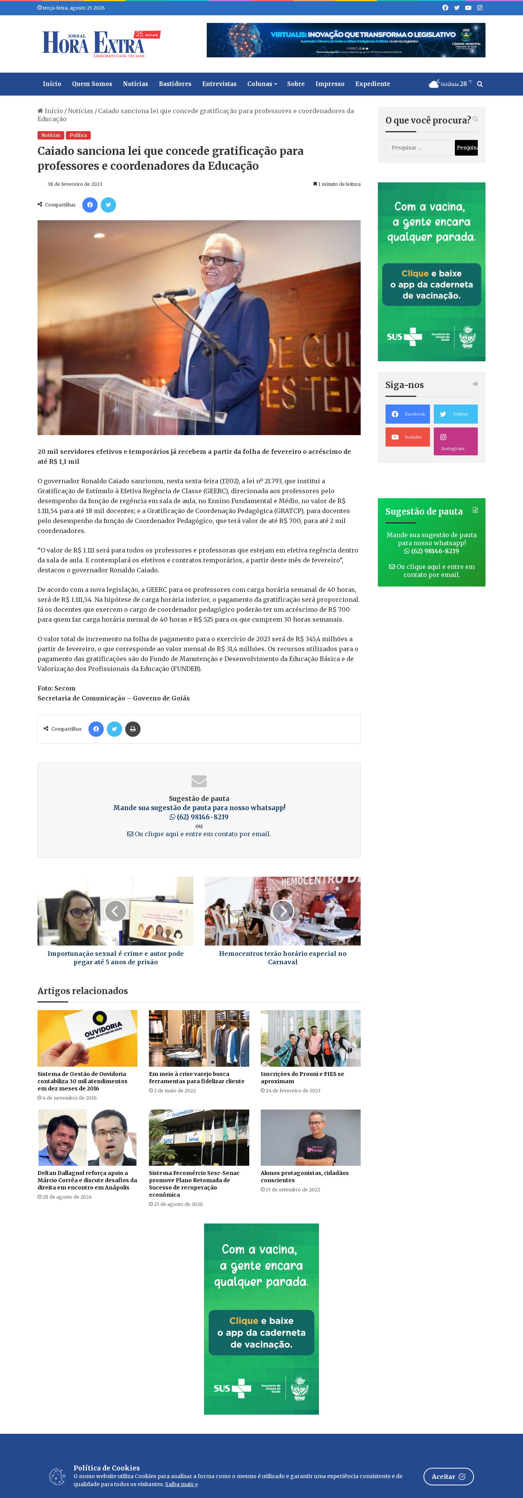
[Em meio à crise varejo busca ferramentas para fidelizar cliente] (199, 1038)
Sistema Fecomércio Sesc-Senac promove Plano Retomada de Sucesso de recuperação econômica (194, 1184)
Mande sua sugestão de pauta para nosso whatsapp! (432, 543)
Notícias (135, 84)
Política (78, 135)
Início (52, 84)
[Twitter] (108, 205)
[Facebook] (90, 205)
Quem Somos (92, 84)
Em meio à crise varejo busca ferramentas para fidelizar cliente (197, 1078)
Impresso (330, 84)
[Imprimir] (133, 729)
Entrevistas (219, 84)
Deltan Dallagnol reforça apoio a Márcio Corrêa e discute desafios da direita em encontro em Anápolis (87, 1180)
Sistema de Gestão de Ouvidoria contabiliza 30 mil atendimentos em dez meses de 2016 (82, 1081)
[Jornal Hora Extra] (100, 44)
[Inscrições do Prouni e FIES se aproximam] (311, 1038)
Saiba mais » (181, 1484)
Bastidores (175, 84)
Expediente (372, 84)
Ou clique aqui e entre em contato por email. (202, 834)
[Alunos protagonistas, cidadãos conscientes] (311, 1138)
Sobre (296, 84)
